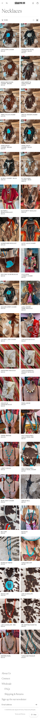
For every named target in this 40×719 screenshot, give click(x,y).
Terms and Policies (20, 714)
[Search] (7, 3)
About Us (6, 673)
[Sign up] (36, 704)
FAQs (7, 689)
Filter (6, 20)
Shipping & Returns (14, 694)
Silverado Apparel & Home (16, 710)
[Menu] (2, 3)
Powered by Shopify (29, 710)
